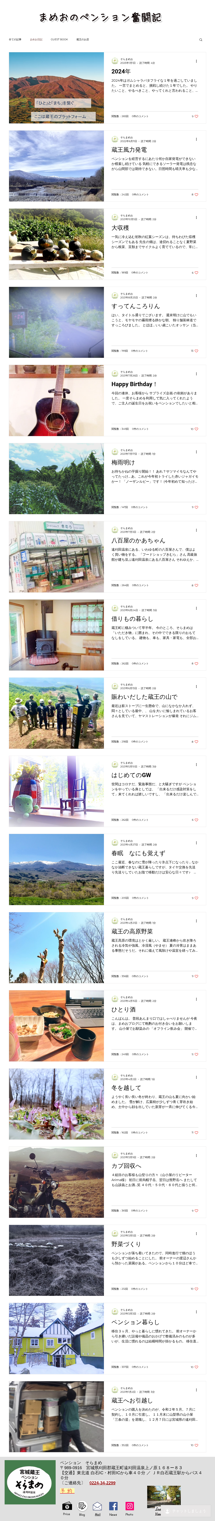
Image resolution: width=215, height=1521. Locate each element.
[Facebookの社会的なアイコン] (113, 1506)
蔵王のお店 (82, 39)
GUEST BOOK (59, 39)
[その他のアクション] (197, 61)
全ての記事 (15, 39)
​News (113, 1514)
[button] (201, 40)
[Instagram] (130, 1506)
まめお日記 (36, 39)
